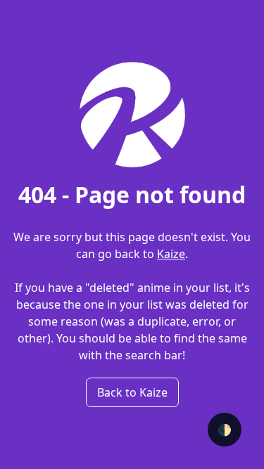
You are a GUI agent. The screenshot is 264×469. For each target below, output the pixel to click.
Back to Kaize (132, 392)
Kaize (171, 254)
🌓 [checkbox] (225, 429)
